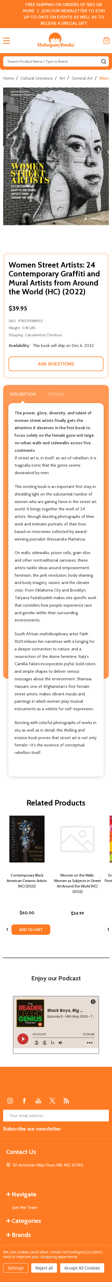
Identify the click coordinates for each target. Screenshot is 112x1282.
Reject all (44, 1268)
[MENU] (6, 40)
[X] (52, 1100)
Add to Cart (30, 929)
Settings (16, 1268)
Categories (26, 1220)
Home (8, 78)
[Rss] (66, 1100)
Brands (21, 1235)
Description (22, 394)
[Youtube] (38, 1100)
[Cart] (106, 40)
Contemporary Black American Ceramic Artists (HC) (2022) (27, 880)
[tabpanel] (27, 877)
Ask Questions (56, 364)
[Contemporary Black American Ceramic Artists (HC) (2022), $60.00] (26, 839)
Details (56, 394)
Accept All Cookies (82, 1268)
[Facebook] (24, 1100)
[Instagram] (10, 1100)
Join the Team (25, 1207)
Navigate (24, 1194)
